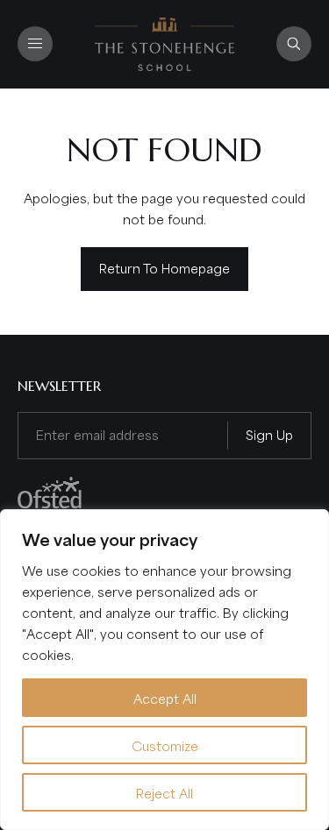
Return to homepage (164, 267)
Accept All (165, 697)
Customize (165, 745)
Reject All (164, 792)
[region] (164, 669)
